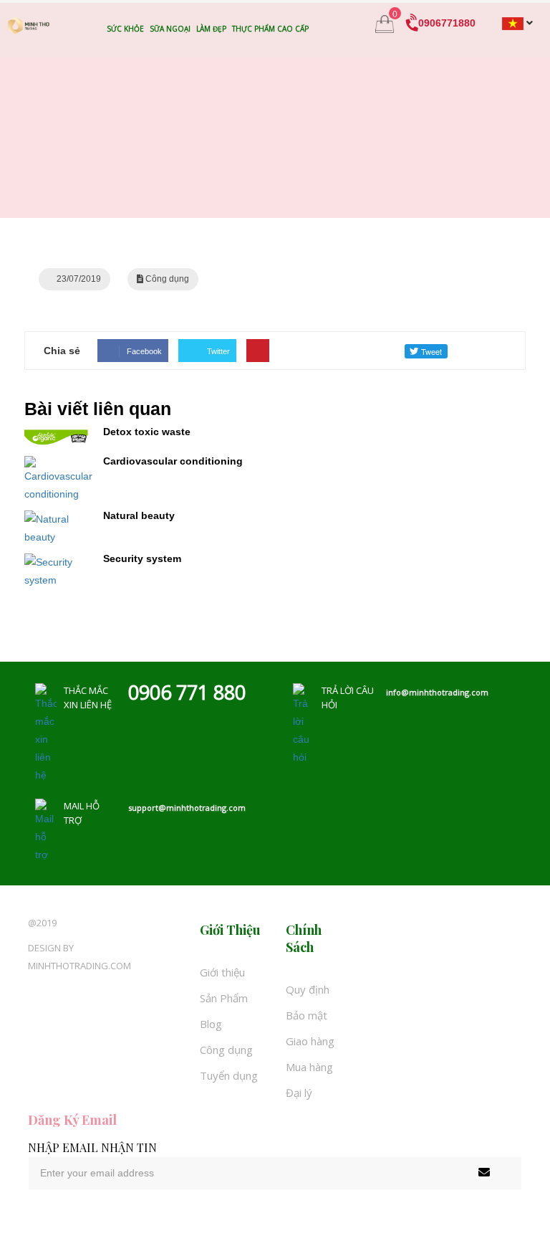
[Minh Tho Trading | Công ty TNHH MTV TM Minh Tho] (28, 25)
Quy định (307, 989)
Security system (142, 558)
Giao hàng (310, 1041)
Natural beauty (139, 515)
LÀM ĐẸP (211, 29)
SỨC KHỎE (125, 29)
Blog (211, 1024)
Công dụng (226, 1049)
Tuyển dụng (229, 1075)
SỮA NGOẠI (170, 29)
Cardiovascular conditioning (173, 461)
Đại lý (299, 1092)
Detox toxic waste (146, 431)
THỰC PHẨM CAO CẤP (270, 29)
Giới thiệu (222, 972)
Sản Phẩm (224, 998)
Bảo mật (306, 1015)
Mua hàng (309, 1067)
